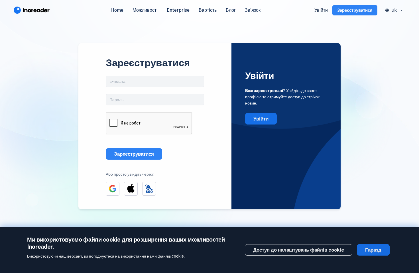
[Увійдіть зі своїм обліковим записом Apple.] (131, 189)
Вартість (208, 10)
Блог (231, 10)
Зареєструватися (355, 10)
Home (117, 10)
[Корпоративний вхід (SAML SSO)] (149, 189)
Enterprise (178, 10)
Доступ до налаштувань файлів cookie (298, 250)
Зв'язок (253, 10)
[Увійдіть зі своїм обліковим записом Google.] (112, 189)
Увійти (321, 10)
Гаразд (373, 250)
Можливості (145, 10)
